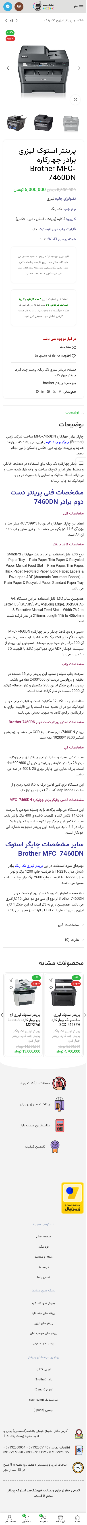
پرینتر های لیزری (44, 1323)
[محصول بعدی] (6, 20)
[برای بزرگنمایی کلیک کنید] (75, 100)
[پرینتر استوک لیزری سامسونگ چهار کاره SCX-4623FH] (63, 992)
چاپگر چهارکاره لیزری (56, 523)
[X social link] (54, 392)
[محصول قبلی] (16, 20)
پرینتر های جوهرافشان (43, 1333)
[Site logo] (44, 7)
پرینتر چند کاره (26, 370)
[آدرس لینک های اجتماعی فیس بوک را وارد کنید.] (59, 392)
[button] (79, 68)
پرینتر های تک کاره (43, 1303)
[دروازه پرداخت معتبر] (72, 1198)
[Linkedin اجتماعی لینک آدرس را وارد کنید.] (43, 392)
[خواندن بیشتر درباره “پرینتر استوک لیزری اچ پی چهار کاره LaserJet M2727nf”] (11, 980)
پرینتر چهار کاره (65, 375)
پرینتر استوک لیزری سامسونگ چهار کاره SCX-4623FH (66, 1020)
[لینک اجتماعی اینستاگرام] (18, 6)
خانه (80, 20)
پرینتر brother (53, 383)
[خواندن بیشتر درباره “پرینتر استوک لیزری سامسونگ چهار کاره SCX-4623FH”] (51, 980)
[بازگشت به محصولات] (11, 20)
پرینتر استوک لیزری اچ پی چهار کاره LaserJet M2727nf (24, 1020)
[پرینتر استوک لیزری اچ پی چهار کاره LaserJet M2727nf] (23, 992)
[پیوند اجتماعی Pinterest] (48, 392)
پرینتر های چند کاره (43, 1313)
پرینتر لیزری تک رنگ (58, 20)
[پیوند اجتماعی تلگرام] (7, 6)
